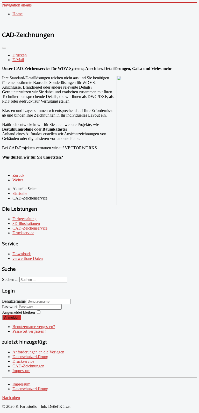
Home (17, 14)
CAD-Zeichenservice (29, 228)
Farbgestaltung (24, 219)
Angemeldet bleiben (18, 312)
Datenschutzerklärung (30, 389)
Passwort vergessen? (29, 331)
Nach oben (11, 397)
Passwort (10, 306)
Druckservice (23, 233)
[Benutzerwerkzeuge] (4, 47)
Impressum (21, 384)
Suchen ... (10, 279)
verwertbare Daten (27, 258)
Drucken (19, 55)
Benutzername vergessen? (33, 326)
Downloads (21, 254)
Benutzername (14, 301)
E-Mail (18, 60)
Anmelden (11, 317)
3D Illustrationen (26, 223)
